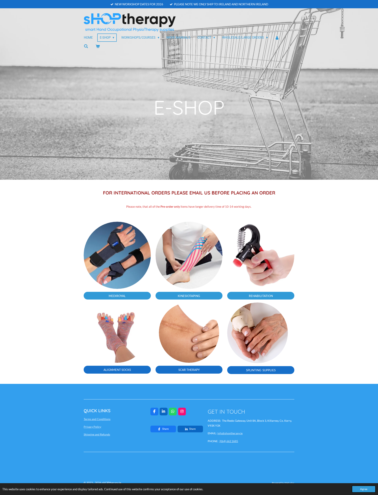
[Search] (86, 46)
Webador (289, 482)
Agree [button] (363, 489)
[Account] (277, 37)
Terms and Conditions (97, 419)
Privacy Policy (92, 426)
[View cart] (97, 46)
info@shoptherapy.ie (230, 433)
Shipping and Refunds (97, 434)
